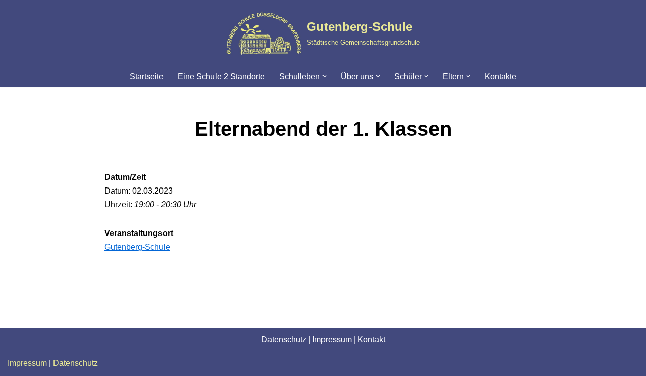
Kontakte (500, 76)
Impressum (332, 339)
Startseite (147, 76)
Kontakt (371, 339)
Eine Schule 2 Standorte (221, 76)
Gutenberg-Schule (137, 247)
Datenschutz (283, 339)
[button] (324, 76)
